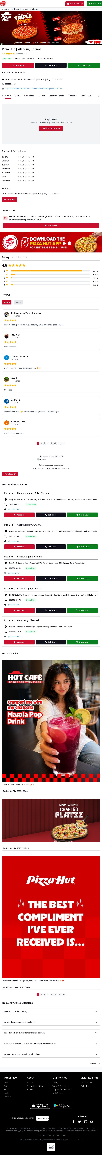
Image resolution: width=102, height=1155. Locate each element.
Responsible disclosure (61, 1089)
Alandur (35, 9)
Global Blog (85, 1086)
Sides (6, 1089)
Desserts (7, 1096)
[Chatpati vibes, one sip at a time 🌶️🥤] (51, 721)
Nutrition (30, 1089)
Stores (4, 9)
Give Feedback (42, 1118)
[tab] (8, 96)
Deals (6, 1082)
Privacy (55, 1082)
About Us (30, 1082)
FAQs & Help (57, 1093)
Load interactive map (51, 128)
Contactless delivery (35, 1086)
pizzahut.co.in (13, 509)
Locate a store (86, 1082)
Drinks (6, 1093)
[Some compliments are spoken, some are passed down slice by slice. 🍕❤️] (51, 917)
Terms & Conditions (60, 1086)
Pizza (6, 1086)
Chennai (25, 9)
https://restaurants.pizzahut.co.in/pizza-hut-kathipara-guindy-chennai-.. (34, 88)
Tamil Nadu (15, 9)
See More (93, 1064)
